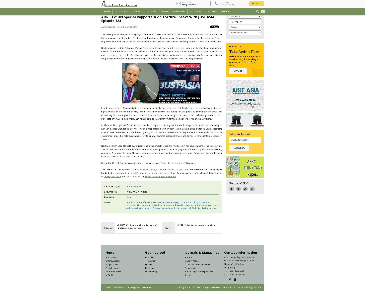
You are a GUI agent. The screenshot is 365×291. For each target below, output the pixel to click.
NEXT (168, 227)
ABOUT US (146, 287)
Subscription (133, 287)
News (137, 11)
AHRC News (111, 257)
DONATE (256, 3)
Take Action (150, 261)
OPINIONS (211, 11)
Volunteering (151, 271)
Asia (129, 197)
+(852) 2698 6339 (228, 4)
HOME (107, 11)
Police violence (144, 208)
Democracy (172, 202)
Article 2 (188, 257)
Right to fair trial (182, 208)
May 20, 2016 (131, 27)
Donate (148, 264)
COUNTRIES (150, 11)
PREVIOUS (109, 227)
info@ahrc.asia (189, 4)
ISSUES (165, 11)
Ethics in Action (192, 261)
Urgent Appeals (113, 261)
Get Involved (122, 11)
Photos (226, 11)
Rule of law (210, 208)
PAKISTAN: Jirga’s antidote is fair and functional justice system (136, 226)
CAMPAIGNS (179, 11)
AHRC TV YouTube (178, 169)
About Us (149, 257)
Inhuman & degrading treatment (179, 205)
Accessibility (119, 287)
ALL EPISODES (159, 202)
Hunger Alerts (112, 264)
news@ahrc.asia (112, 176)
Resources (195, 11)
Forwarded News (113, 271)
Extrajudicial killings (190, 202)
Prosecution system (162, 208)
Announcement (108, 27)
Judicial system (204, 205)
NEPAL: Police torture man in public (195, 225)
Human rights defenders (149, 205)
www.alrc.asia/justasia (152, 169)
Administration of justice (139, 202)
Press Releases (112, 268)
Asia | (121, 27)
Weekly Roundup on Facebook (160, 176)
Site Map (107, 287)
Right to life (198, 208)
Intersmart (257, 287)
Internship (149, 268)
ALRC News (111, 275)
